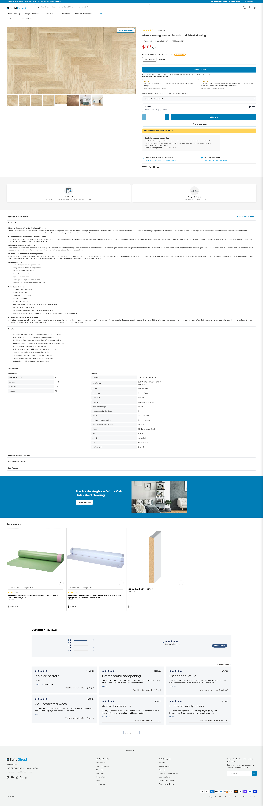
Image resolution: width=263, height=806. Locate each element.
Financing (100, 773)
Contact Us (100, 784)
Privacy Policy (208, 797)
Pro (100, 14)
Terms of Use (218, 797)
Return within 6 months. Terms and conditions (161, 160)
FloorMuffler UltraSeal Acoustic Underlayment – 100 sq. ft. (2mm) (33, 596)
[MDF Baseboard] (155, 557)
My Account (100, 763)
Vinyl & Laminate (32, 14)
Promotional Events (166, 784)
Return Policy (101, 777)
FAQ (98, 780)
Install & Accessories (84, 14)
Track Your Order (102, 766)
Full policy (185, 93)
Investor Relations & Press (168, 773)
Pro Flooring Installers (167, 780)
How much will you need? (154, 99)
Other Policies (252, 797)
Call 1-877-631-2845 (84, 502)
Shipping (99, 770)
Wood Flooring (13, 14)
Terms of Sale (228, 797)
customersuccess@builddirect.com (20, 772)
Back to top (130, 750)
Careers (162, 770)
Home (8, 18)
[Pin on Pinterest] (158, 167)
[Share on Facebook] (154, 167)
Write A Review (219, 646)
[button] (255, 7)
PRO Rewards (164, 766)
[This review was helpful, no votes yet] (87, 688)
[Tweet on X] (150, 167)
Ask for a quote (164, 130)
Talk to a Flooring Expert (154, 148)
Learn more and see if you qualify (215, 160)
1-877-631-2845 (171, 148)
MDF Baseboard (140, 589)
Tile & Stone (51, 14)
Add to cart (214, 117)
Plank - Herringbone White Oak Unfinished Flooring (23, 18)
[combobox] (92, 6)
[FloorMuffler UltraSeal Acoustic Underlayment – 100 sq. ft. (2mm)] (35, 557)
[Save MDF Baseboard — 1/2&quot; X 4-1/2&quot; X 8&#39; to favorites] (181, 583)
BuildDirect (13, 797)
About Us (162, 763)
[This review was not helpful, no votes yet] (91, 688)
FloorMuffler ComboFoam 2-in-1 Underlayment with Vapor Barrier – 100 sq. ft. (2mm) (94, 596)
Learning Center (165, 777)
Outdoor (66, 14)
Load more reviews (131, 733)
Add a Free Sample (126, 30)
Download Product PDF (245, 217)
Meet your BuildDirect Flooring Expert (155, 76)
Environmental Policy (240, 797)
